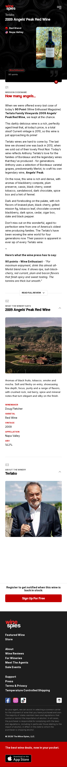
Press (9, 681)
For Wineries (13, 658)
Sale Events (13, 667)
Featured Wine (15, 634)
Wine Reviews (14, 653)
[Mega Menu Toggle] (59, 7)
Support (10, 676)
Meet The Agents (16, 662)
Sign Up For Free (33, 598)
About (9, 649)
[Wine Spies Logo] (13, 631)
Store (9, 639)
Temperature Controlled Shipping (27, 690)
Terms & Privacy (16, 685)
